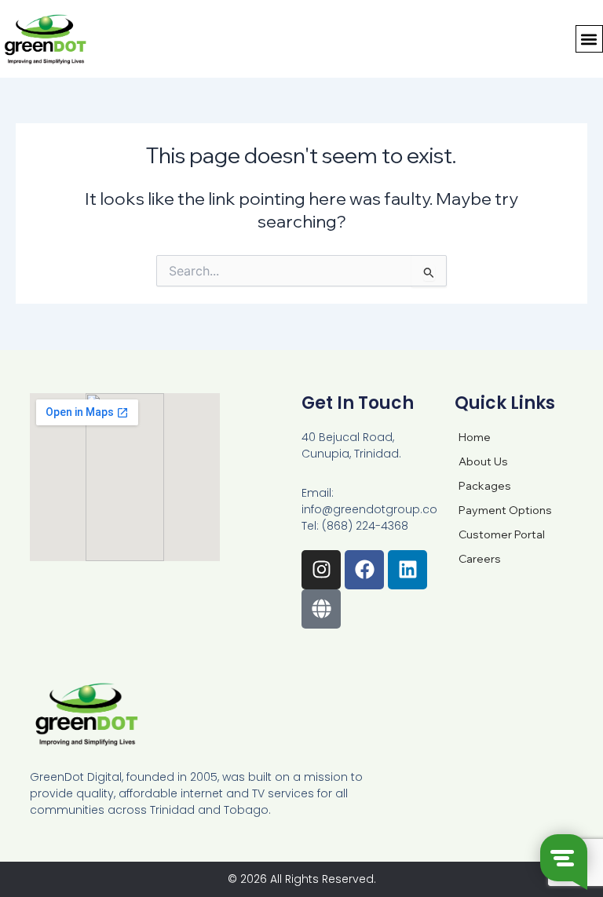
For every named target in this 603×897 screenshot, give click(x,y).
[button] (589, 39)
